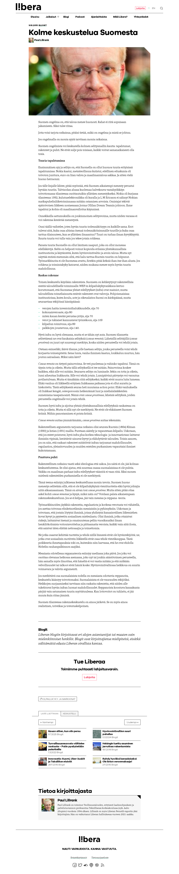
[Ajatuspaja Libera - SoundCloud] (85, 865)
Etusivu (35, 17)
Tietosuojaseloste (100, 858)
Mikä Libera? (120, 17)
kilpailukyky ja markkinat (58, 699)
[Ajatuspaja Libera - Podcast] (91, 865)
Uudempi (131, 722)
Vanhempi (47, 722)
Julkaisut (51, 17)
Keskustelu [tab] (69, 714)
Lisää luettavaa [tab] (49, 714)
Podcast (80, 17)
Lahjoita (140, 8)
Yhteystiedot (141, 17)
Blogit (43, 25)
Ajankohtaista (99, 17)
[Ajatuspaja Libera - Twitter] (80, 865)
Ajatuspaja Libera (28, 6)
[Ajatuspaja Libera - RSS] (102, 865)
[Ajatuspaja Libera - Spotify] (97, 865)
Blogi (66, 17)
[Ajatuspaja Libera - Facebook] (74, 865)
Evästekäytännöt (79, 858)
